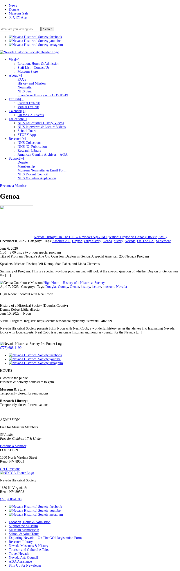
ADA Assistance (20, 561)
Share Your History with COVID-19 (43, 95)
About (15, 75)
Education (18, 119)
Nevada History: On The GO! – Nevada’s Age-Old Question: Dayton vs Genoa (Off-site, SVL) (100, 237)
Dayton (77, 241)
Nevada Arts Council (23, 557)
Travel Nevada (19, 553)
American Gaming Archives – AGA (43, 154)
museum (108, 286)
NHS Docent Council (33, 174)
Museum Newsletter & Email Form (42, 170)
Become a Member (13, 185)
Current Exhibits (29, 103)
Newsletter (25, 87)
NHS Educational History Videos (41, 123)
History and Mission (32, 83)
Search (47, 29)
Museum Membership (24, 530)
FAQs (22, 79)
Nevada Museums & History (29, 546)
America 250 (61, 241)
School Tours (27, 131)
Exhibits (16, 99)
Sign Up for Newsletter (25, 565)
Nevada (130, 241)
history (118, 241)
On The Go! (145, 241)
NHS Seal (25, 91)
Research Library (29, 150)
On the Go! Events (31, 115)
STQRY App (18, 17)
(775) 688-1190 (11, 347)
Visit (14, 59)
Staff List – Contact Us (33, 67)
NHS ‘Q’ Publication (32, 146)
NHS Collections (29, 142)
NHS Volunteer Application (37, 178)
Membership (26, 166)
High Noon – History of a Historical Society (74, 283)
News (13, 5)
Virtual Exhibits (28, 107)
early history (92, 241)
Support (16, 158)
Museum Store (28, 71)
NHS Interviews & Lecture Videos (42, 127)
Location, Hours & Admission (38, 63)
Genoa (107, 241)
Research (17, 138)
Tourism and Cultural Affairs (29, 549)
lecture (96, 286)
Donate (14, 9)
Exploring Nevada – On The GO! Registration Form (45, 538)
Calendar (17, 111)
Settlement (163, 241)
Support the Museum (23, 526)
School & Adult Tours (24, 534)
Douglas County (56, 286)
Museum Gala (18, 13)
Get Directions (10, 469)
